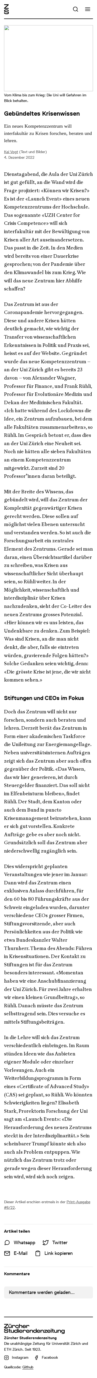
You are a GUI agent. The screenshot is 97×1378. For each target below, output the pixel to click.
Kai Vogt (11, 151)
